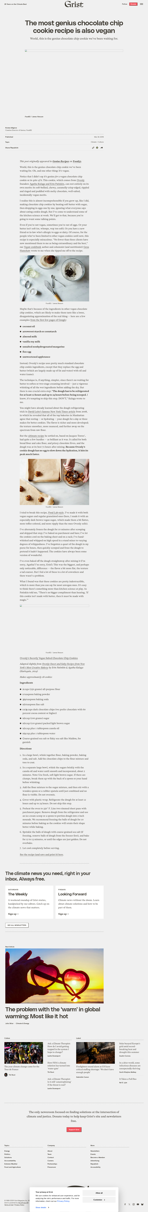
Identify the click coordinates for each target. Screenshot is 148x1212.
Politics (7, 1154)
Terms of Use (8, 1205)
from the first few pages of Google (48, 320)
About (50, 1151)
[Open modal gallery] (54, 278)
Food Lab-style (56, 512)
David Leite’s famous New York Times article (51, 411)
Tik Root (12, 1075)
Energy (7, 1151)
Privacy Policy (19, 1205)
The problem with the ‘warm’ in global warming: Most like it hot (52, 1012)
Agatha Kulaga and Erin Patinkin (47, 184)
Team (49, 1154)
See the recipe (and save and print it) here (41, 854)
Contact (51, 1157)
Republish (94, 1164)
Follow (124, 4)
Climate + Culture (97, 142)
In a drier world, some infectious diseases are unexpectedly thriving (129, 1066)
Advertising (95, 1161)
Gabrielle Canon (82, 1077)
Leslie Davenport (54, 1056)
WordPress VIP (23, 1203)
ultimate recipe (36, 436)
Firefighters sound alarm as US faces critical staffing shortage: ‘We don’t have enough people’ (95, 1069)
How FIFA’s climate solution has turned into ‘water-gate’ (59, 1066)
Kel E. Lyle (123, 1083)
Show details (41, 1207)
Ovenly (81, 180)
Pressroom (52, 1167)
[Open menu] (141, 4)
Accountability (10, 1161)
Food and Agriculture (12, 1167)
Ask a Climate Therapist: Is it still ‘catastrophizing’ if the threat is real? (59, 1082)
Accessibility (95, 1167)
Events (93, 1154)
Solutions (8, 1157)
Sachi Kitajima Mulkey (127, 1072)
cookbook (32, 247)
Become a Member (98, 1157)
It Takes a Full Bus (127, 1079)
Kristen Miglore (11, 128)
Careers (51, 1161)
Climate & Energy (22, 1023)
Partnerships (52, 1164)
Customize (97, 1200)
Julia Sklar (9, 1023)
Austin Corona (124, 1056)
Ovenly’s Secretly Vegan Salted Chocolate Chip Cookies (49, 658)
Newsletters (95, 1151)
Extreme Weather (10, 1164)
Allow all (99, 1193)
